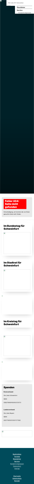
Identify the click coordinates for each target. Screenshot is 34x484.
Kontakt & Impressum (24, 12)
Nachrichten (17, 454)
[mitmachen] (17, 433)
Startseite (17, 476)
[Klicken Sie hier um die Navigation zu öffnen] (31, 3)
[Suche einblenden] (26, 3)
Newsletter (21, 7)
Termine (17, 456)
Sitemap (17, 468)
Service (19, 10)
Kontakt (17, 481)
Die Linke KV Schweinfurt (15, 3)
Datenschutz (17, 466)
